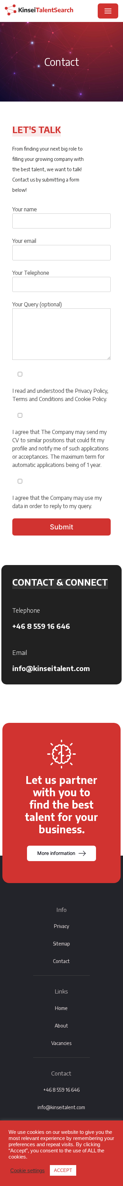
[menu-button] (108, 11)
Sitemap (61, 944)
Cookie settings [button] (27, 1170)
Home (61, 1008)
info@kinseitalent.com (51, 668)
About (61, 1026)
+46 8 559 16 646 (41, 626)
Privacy (61, 926)
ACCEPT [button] (63, 1170)
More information (56, 853)
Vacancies (61, 1043)
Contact (61, 961)
